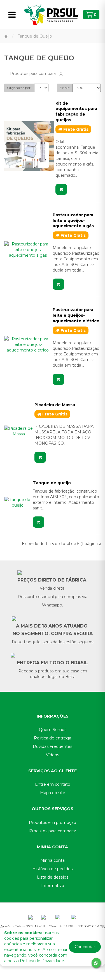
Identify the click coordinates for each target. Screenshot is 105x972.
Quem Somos (52, 729)
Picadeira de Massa (54, 404)
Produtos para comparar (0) (37, 73)
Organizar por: (19, 88)
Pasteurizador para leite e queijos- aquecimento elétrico (76, 315)
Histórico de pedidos (52, 868)
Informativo (52, 885)
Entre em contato (52, 784)
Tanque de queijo (52, 482)
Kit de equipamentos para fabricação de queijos (76, 111)
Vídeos (52, 754)
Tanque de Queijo (35, 36)
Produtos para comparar (52, 830)
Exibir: (65, 88)
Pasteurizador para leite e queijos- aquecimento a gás (73, 220)
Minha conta (52, 860)
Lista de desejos (52, 877)
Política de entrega (52, 738)
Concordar (85, 946)
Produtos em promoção (52, 822)
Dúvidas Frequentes (52, 746)
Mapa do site (52, 792)
